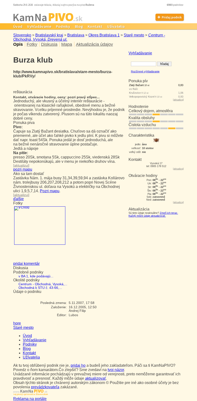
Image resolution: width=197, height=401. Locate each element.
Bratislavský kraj (49, 35)
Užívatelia (116, 26)
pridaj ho (78, 365)
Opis (18, 44)
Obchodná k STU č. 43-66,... (40, 288)
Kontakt (95, 26)
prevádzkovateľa (45, 387)
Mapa (66, 44)
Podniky (63, 26)
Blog (79, 26)
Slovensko (22, 35)
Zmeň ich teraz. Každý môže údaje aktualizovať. (153, 214)
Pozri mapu (49, 191)
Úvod (17, 26)
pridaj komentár (26, 264)
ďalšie (18, 199)
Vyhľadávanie (39, 26)
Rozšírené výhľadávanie (145, 71)
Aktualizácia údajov (94, 44)
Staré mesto (134, 35)
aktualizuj (178, 100)
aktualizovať (95, 378)
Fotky (32, 44)
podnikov (175, 4)
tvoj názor (116, 370)
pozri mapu (22, 169)
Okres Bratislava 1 (104, 35)
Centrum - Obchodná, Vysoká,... (42, 284)
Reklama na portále (30, 399)
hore (17, 323)
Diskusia (49, 44)
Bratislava (75, 35)
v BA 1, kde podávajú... (35, 276)
